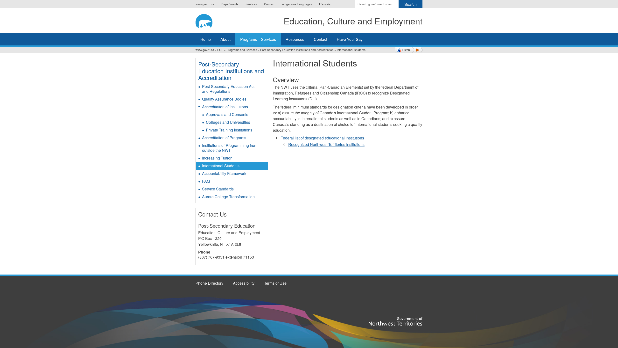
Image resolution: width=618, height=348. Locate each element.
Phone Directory (209, 283)
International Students (220, 165)
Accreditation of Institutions (225, 106)
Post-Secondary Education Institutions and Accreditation (297, 50)
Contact (269, 4)
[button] (408, 50)
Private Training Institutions (229, 130)
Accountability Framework (224, 173)
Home (205, 39)
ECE (220, 50)
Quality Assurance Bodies (224, 99)
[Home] (208, 20)
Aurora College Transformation (228, 196)
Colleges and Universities (228, 122)
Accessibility (243, 283)
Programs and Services (241, 50)
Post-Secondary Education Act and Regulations (228, 89)
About (225, 39)
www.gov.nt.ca (205, 4)
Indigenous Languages (296, 4)
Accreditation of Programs (224, 137)
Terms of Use (275, 283)
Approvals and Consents (227, 114)
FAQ (206, 181)
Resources (295, 39)
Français (324, 4)
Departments (229, 4)
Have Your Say (350, 39)
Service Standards (218, 189)
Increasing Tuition (217, 158)
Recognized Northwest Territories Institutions (326, 144)
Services (251, 4)
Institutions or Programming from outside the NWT (229, 148)
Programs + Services (258, 39)
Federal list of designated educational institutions (322, 138)
